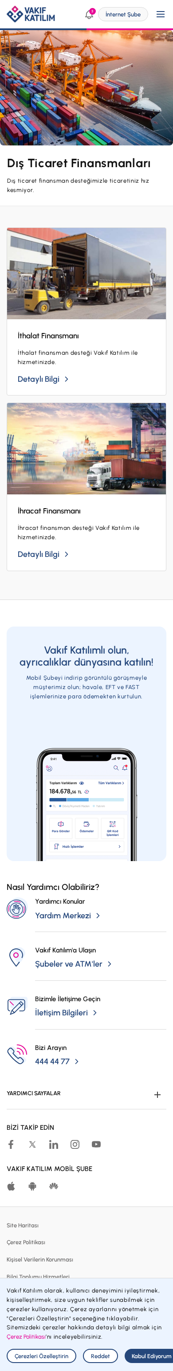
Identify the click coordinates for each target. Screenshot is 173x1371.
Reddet (100, 1356)
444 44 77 (52, 1061)
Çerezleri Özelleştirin (41, 1356)
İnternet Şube (123, 14)
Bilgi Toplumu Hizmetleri (38, 1276)
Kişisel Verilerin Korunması (40, 1259)
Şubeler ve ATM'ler (68, 964)
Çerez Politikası (26, 1242)
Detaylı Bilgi (38, 379)
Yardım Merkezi (63, 916)
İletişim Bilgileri (61, 1013)
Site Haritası (23, 1225)
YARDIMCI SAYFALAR (34, 1093)
